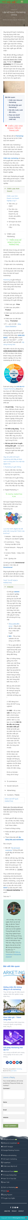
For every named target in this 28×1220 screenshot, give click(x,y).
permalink (13, 1070)
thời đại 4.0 (20, 386)
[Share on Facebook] (7, 1062)
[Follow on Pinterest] (15, 1207)
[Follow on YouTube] (17, 1207)
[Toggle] (5, 188)
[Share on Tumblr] (20, 1062)
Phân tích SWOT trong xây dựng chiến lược (14, 117)
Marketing (14, 9)
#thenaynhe (21, 19)
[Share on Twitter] (10, 1062)
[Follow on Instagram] (13, 1207)
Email (5, 1110)
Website (5, 1117)
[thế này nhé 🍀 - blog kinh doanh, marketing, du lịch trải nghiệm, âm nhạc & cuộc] (10, 1)
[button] (21, 1)
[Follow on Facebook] (14, 911)
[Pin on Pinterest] (14, 1062)
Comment (6, 1088)
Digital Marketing (9, 389)
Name (5, 1102)
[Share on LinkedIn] (17, 1062)
